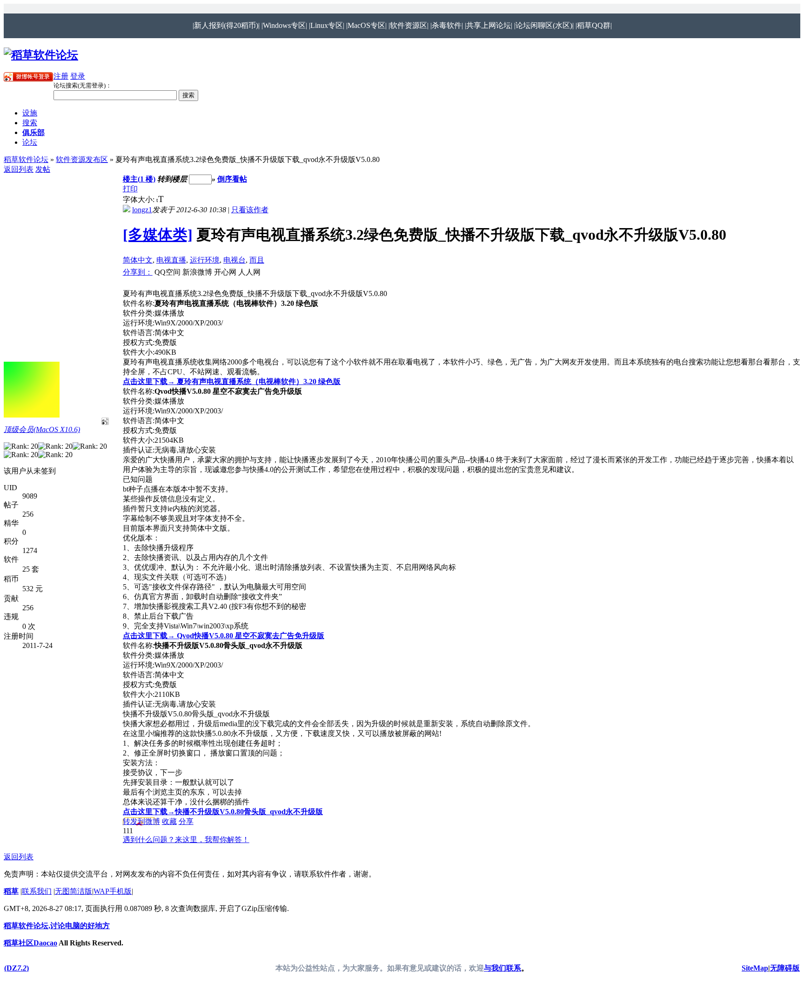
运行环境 (205, 260)
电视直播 (171, 260)
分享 (186, 821)
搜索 (29, 123)
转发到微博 (141, 821)
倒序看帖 (232, 179)
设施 (29, 113)
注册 (61, 76)
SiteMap (755, 968)
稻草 (11, 891)
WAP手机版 (113, 891)
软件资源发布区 (82, 159)
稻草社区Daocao (30, 943)
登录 (77, 76)
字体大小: (139, 199)
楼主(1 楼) (139, 179)
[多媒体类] (158, 234)
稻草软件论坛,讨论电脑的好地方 (57, 926)
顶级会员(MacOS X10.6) (42, 429)
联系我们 (37, 891)
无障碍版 (785, 968)
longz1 (142, 210)
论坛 (29, 142)
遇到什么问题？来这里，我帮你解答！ (186, 839)
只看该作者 (249, 210)
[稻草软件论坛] (41, 55)
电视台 (234, 260)
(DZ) (16, 968)
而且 (256, 260)
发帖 (42, 169)
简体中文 (138, 260)
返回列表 (19, 169)
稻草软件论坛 (26, 159)
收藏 (169, 821)
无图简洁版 (73, 891)
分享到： (138, 272)
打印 (130, 189)
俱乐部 (33, 132)
